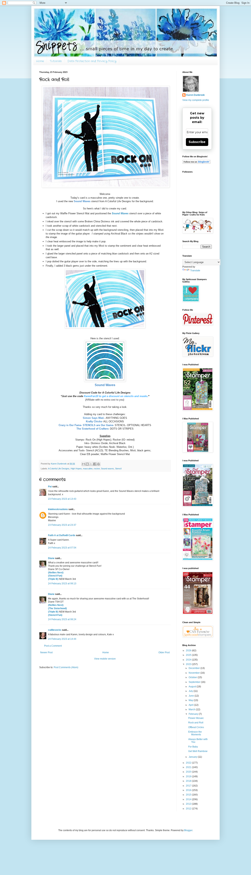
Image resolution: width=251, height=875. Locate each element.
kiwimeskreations (58, 509)
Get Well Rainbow (197, 751)
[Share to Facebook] (95, 464)
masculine (88, 468)
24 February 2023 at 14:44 (62, 639)
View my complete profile (195, 100)
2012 (189, 808)
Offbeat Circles (196, 727)
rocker (97, 468)
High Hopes (76, 468)
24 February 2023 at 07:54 (62, 547)
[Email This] (83, 464)
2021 (189, 767)
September (195, 682)
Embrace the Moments (195, 733)
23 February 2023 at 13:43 (62, 499)
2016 (189, 790)
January (193, 757)
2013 (189, 804)
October (193, 677)
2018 (189, 781)
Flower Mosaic (196, 718)
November (194, 672)
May (191, 700)
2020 (189, 771)
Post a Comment (53, 645)
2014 (189, 799)
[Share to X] (91, 464)
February (194, 714)
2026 (189, 650)
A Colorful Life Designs (58, 468)
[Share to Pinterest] (98, 464)
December (194, 668)
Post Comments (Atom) (66, 667)
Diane (51, 558)
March (192, 709)
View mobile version (105, 658)
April (191, 705)
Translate (195, 270)
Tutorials (56, 61)
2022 (189, 762)
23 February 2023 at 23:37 (62, 525)
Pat (50, 486)
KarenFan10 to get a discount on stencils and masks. (116, 396)
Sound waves (107, 468)
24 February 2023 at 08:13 (62, 583)
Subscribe (197, 142)
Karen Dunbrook (195, 95)
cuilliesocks (54, 630)
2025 (189, 655)
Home (40, 61)
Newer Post (46, 652)
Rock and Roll (195, 722)
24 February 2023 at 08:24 (62, 619)
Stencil (118, 468)
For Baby (193, 746)
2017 (189, 785)
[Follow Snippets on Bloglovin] (196, 163)
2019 (189, 776)
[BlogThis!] (87, 464)
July (191, 691)
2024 (189, 659)
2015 (189, 794)
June (192, 695)
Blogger (188, 830)
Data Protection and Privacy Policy (91, 61)
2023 (189, 664)
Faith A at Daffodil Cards (61, 535)
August (193, 686)
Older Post (164, 652)
